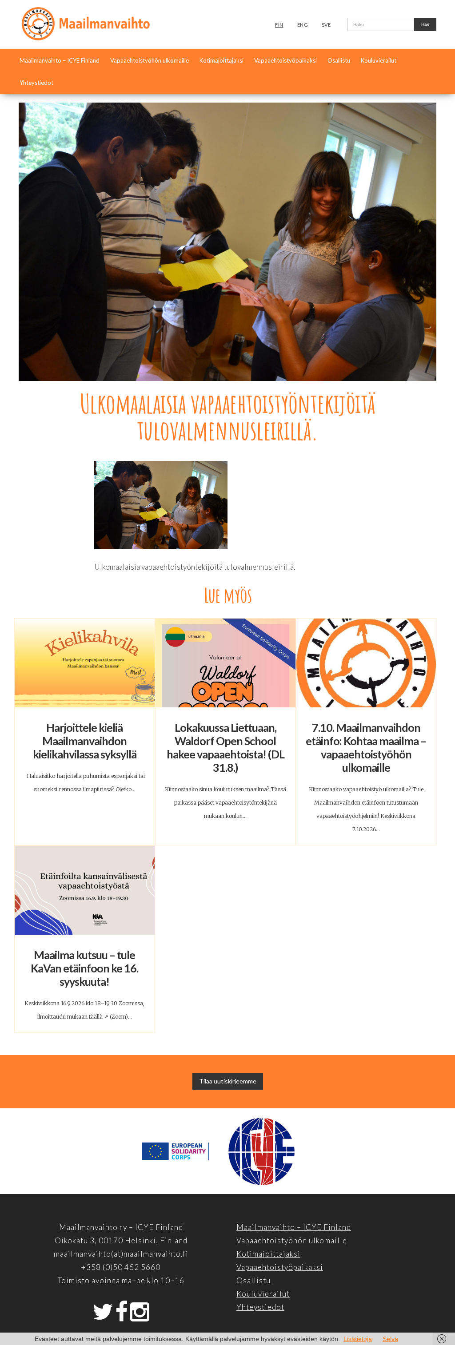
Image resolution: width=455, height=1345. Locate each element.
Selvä (390, 1338)
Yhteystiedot (36, 82)
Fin (279, 25)
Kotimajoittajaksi (221, 60)
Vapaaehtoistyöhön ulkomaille (149, 60)
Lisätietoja (357, 1338)
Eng (302, 25)
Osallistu (338, 60)
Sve (326, 25)
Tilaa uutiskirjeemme (227, 1081)
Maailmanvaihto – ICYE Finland (60, 60)
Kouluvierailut (378, 60)
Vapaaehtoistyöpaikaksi (285, 60)
